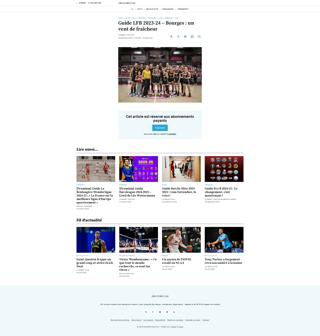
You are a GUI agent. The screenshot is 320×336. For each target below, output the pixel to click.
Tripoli (180, 327)
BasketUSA (160, 320)
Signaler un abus (192, 320)
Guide (120, 18)
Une (176, 18)
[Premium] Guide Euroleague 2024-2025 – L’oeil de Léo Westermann (137, 192)
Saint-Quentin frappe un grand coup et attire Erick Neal (94, 263)
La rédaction (168, 199)
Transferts (183, 9)
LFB (160, 18)
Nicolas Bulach (126, 274)
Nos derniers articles (120, 320)
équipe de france (127, 256)
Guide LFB (130, 18)
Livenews (141, 18)
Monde (165, 256)
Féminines (152, 18)
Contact (205, 320)
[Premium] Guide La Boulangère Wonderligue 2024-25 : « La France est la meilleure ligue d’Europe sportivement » (94, 195)
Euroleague (168, 9)
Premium (168, 18)
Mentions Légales (175, 320)
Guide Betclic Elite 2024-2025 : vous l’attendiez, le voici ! (179, 192)
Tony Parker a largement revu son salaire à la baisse (223, 261)
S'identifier (171, 134)
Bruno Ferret (230, 199)
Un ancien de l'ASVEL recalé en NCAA (176, 261)
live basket (148, 320)
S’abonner (160, 128)
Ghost (173, 327)
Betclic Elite (152, 9)
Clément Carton (126, 35)
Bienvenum (136, 320)
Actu (139, 9)
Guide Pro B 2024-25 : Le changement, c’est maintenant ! (221, 192)
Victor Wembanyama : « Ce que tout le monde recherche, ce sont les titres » (138, 265)
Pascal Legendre (84, 206)
